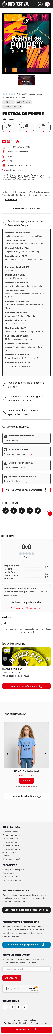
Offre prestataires (10, 876)
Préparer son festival (11, 835)
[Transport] (9, 125)
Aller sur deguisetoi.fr (13, 481)
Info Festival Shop (10, 838)
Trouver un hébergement (21, 435)
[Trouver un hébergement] (5, 436)
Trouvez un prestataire (12, 880)
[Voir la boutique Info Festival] (3, 165)
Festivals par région (11, 849)
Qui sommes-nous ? (11, 859)
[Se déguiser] (43, 125)
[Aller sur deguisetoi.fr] (26, 482)
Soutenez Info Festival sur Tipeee (26, 208)
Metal (7, 650)
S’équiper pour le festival (21, 463)
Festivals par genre (10, 845)
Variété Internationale (12, 106)
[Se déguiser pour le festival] (5, 476)
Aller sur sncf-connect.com (16, 454)
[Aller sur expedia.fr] (23, 441)
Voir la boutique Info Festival (18, 165)
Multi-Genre (8, 102)
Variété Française (24, 102)
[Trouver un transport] (5, 449)
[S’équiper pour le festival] (5, 463)
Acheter (27, 780)
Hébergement (26, 128)
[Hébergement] (26, 125)
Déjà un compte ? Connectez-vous (26, 608)
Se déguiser (43, 128)
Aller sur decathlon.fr (13, 467)
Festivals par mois (10, 842)
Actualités (6, 855)
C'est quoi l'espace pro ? (13, 869)
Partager (10, 160)
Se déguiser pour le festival (22, 476)
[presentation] (16, 786)
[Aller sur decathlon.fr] (25, 468)
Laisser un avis (35, 94)
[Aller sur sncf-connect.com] (31, 455)
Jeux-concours (9, 852)
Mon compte (8, 873)
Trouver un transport (19, 449)
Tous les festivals (10, 831)
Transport (10, 128)
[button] (47, 4)
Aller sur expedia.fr (12, 440)
